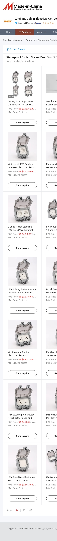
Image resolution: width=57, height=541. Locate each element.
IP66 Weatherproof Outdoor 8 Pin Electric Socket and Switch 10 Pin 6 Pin (21, 418)
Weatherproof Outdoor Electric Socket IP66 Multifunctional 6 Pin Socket (21, 355)
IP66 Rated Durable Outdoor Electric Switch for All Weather (22, 480)
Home (9, 32)
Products (26, 32)
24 (17, 510)
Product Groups (17, 49)
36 (24, 510)
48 (30, 510)
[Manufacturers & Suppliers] (23, 6)
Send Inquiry (22, 122)
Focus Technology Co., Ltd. (40, 528)
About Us (41, 32)
